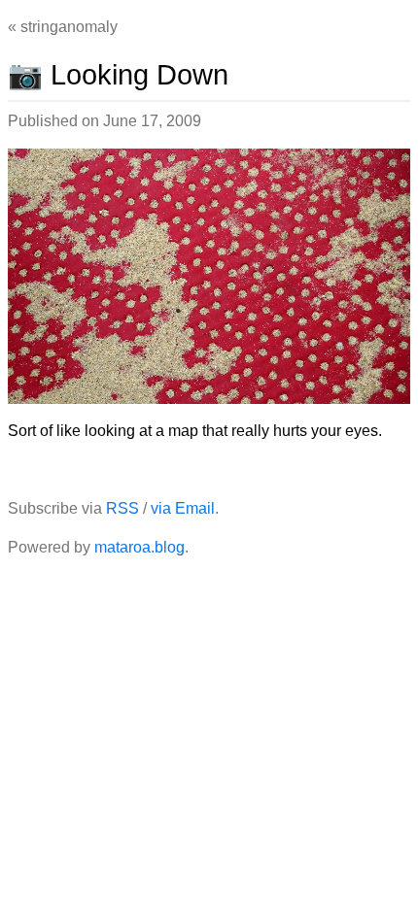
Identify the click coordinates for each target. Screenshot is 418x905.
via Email (183, 508)
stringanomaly (69, 26)
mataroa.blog (139, 547)
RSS (122, 508)
